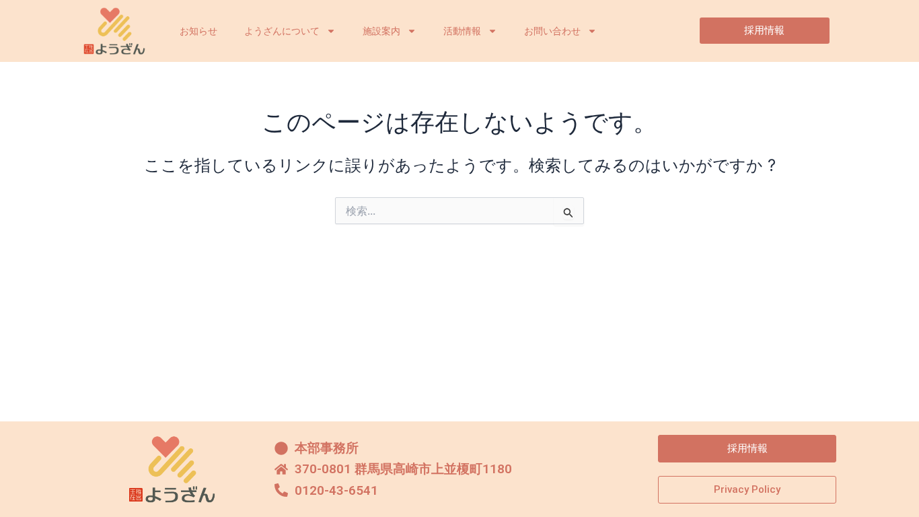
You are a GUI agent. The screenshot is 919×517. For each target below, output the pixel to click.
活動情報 (462, 31)
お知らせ (198, 31)
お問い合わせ (552, 31)
